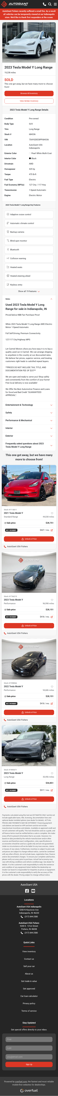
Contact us (29, 959)
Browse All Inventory (29, 93)
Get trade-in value (29, 981)
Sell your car (29, 966)
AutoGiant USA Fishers (15, 546)
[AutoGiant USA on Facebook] (26, 890)
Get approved (29, 988)
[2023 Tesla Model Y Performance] (29, 572)
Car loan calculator (29, 996)
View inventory (29, 951)
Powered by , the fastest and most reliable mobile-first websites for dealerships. (29, 1083)
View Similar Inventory (29, 101)
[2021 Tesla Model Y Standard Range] (29, 485)
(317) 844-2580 (31, 916)
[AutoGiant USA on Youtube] (32, 890)
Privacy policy (29, 1003)
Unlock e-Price (31, 539)
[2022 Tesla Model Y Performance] (29, 658)
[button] (44, 4)
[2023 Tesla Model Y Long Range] (29, 745)
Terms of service (29, 1011)
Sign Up (29, 1064)
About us (29, 974)
